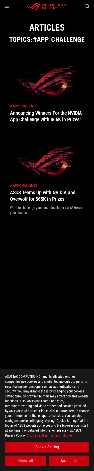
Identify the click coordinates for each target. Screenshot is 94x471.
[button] (7, 6)
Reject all (25, 460)
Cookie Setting (47, 447)
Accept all (69, 460)
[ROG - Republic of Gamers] (47, 6)
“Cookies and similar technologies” (50, 435)
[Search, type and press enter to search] (87, 6)
